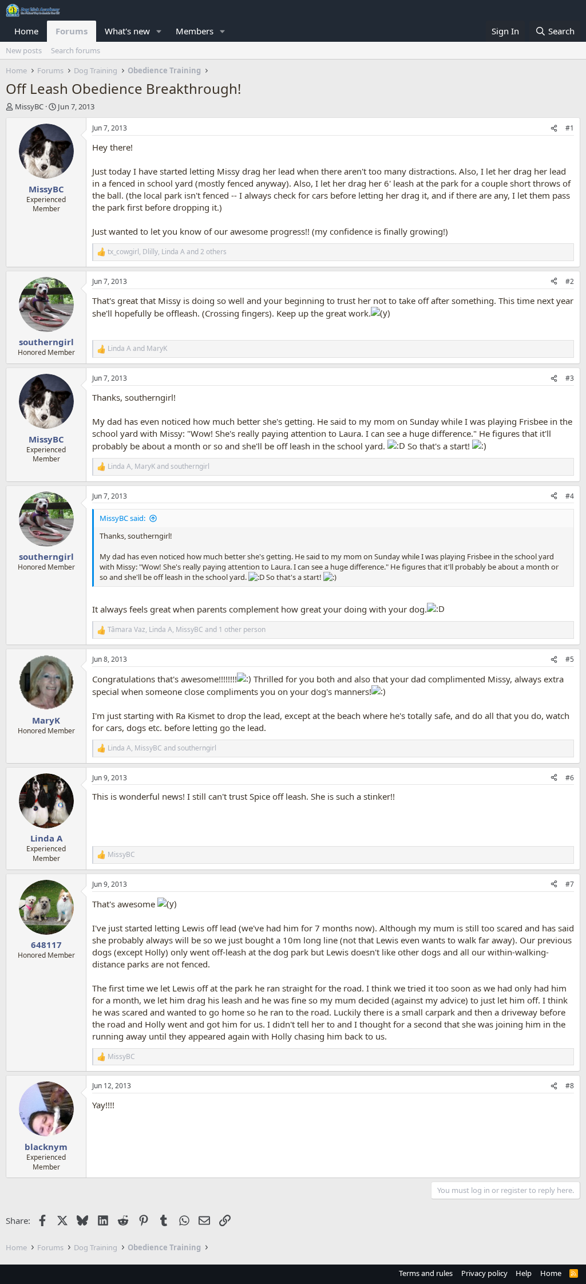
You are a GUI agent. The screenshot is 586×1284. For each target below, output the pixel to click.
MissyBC (29, 106)
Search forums (75, 50)
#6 (569, 778)
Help (524, 1273)
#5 (569, 659)
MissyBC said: (122, 518)
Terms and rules (426, 1273)
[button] (159, 31)
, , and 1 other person (187, 629)
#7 (569, 884)
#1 (569, 128)
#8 (569, 1086)
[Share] (554, 128)
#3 (569, 378)
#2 (569, 281)
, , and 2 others (167, 251)
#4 (569, 496)
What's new (127, 31)
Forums (72, 31)
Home (26, 31)
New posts (24, 50)
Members (194, 31)
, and (158, 466)
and (137, 348)
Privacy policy (484, 1273)
